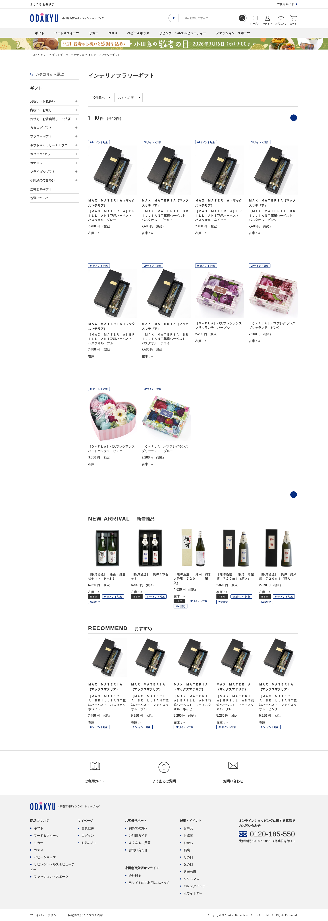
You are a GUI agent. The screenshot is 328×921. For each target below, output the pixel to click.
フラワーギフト (41, 136)
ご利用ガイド (285, 4)
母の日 (188, 857)
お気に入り (89, 842)
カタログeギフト (42, 154)
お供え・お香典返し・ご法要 (50, 119)
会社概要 (135, 875)
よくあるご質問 (140, 842)
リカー (93, 33)
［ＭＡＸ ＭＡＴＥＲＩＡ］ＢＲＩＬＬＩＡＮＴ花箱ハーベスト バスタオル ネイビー (218, 215)
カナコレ (36, 163)
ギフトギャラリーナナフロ (68, 54)
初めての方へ (138, 828)
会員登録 (87, 828)
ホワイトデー (193, 893)
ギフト (39, 33)
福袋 (187, 850)
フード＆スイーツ (66, 33)
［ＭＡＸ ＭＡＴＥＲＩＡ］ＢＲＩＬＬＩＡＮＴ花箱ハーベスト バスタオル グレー (111, 215)
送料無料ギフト (41, 189)
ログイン (87, 835)
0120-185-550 (272, 834)
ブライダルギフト (42, 171)
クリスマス (191, 879)
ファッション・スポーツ (233, 33)
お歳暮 (188, 835)
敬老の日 (190, 871)
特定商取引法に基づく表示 (85, 915)
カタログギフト (41, 127)
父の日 (188, 864)
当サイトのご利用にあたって (149, 882)
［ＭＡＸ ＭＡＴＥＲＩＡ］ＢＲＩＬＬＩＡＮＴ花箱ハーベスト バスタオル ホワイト (165, 339)
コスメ (113, 33)
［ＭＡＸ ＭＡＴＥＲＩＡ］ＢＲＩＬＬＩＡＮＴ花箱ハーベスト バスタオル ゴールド (165, 215)
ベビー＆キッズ (138, 33)
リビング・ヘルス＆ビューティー (182, 33)
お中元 (188, 828)
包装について (39, 198)
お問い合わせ (138, 850)
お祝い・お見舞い (42, 101)
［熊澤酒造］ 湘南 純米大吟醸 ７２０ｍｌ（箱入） (192, 579)
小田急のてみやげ (42, 180)
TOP (34, 54)
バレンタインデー (196, 886)
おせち (188, 842)
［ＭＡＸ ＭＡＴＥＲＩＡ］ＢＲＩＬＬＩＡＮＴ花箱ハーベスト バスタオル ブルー (111, 339)
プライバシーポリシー (44, 915)
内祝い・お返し (41, 110)
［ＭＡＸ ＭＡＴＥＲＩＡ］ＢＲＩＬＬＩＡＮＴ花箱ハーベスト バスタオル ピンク (272, 215)
